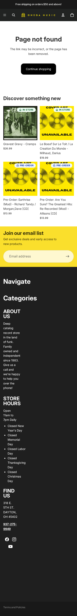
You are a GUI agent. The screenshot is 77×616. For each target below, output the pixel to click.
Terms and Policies (14, 607)
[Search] (13, 15)
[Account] (63, 15)
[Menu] (4, 15)
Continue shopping (38, 69)
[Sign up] (67, 256)
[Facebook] (7, 539)
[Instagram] (14, 539)
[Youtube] (10, 546)
